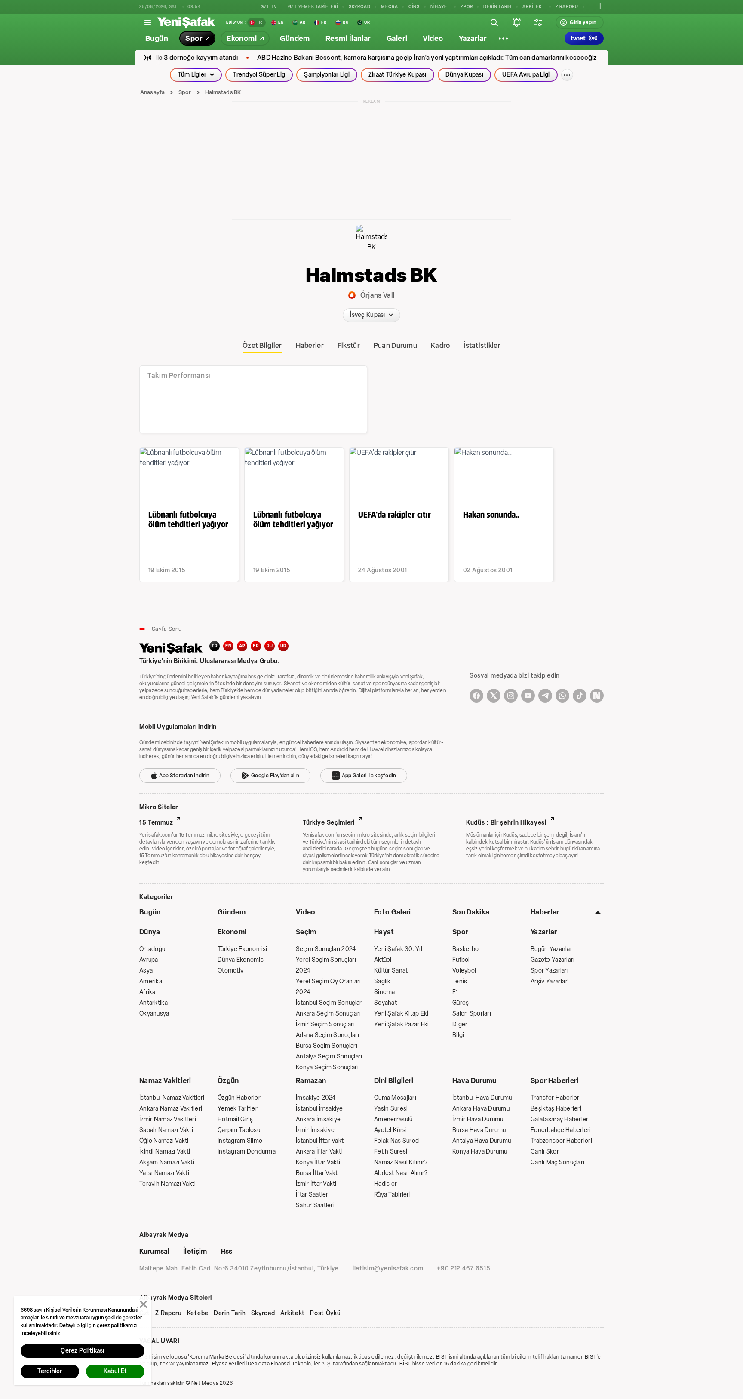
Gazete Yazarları (552, 959)
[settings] (538, 22)
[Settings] (503, 38)
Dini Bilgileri (393, 1080)
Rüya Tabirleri (392, 1194)
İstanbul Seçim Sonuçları (329, 1002)
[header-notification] (516, 22)
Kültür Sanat (391, 970)
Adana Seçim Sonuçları (327, 1035)
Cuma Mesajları (395, 1097)
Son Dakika (470, 912)
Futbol (461, 959)
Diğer (459, 1024)
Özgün (228, 1080)
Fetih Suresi (390, 1151)
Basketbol (466, 949)
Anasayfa (152, 92)
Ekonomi (232, 932)
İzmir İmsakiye (315, 1130)
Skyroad (263, 1313)
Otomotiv (230, 970)
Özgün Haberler (239, 1097)
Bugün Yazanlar (551, 949)
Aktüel (383, 959)
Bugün (150, 912)
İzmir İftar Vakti (316, 1183)
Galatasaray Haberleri (560, 1119)
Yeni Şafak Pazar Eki (401, 1024)
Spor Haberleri (554, 1080)
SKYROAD (360, 6)
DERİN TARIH (497, 6)
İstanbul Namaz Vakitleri (172, 1097)
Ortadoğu (152, 949)
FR (256, 646)
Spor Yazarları (549, 970)
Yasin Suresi (391, 1108)
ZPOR (467, 6)
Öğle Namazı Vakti (164, 1140)
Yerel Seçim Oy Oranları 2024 (328, 987)
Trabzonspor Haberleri (561, 1140)
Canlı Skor (545, 1151)
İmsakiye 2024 (316, 1097)
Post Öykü (325, 1313)
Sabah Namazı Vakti (166, 1130)
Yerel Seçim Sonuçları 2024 (326, 965)
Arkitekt (292, 1313)
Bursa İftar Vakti (317, 1173)
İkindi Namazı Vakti (164, 1151)
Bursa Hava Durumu (479, 1130)
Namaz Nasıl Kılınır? (401, 1162)
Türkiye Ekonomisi (242, 949)
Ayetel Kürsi (390, 1130)
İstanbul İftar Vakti (320, 1140)
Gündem (232, 912)
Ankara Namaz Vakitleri (170, 1108)
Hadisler (385, 1183)
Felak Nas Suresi (397, 1140)
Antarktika (153, 1002)
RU (270, 646)
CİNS (413, 6)
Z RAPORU (567, 6)
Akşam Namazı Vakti (166, 1162)
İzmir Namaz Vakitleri (167, 1119)
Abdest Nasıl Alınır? (401, 1173)
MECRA (389, 6)
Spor (184, 92)
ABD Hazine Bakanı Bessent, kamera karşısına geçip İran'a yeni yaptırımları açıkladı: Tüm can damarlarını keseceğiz (404, 57)
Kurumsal (154, 1251)
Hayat (384, 932)
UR (283, 646)
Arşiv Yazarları (550, 981)
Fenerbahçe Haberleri (561, 1130)
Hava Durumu (474, 1080)
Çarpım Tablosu (239, 1130)
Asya (146, 970)
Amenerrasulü (393, 1119)
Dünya (149, 932)
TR (215, 646)
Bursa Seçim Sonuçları (326, 1045)
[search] (494, 22)
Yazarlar (544, 932)
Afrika (147, 992)
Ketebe (198, 1313)
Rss (226, 1251)
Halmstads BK (223, 92)
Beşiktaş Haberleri (556, 1108)
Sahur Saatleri (315, 1205)
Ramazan (311, 1080)
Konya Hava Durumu (479, 1151)
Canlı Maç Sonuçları (557, 1162)
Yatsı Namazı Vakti (164, 1173)
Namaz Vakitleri (165, 1080)
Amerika (150, 981)
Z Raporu (168, 1313)
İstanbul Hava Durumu (482, 1097)
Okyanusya (154, 1013)
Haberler (545, 912)
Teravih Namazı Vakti (167, 1183)
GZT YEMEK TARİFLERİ (313, 6)
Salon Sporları (471, 1013)
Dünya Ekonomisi (241, 959)
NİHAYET (440, 6)
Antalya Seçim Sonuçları (329, 1056)
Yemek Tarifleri (238, 1108)
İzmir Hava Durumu (478, 1119)
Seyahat (385, 1002)
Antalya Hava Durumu (481, 1140)
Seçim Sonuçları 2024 (326, 949)
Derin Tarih (230, 1313)
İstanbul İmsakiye (319, 1108)
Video (306, 912)
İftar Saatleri (313, 1194)
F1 (455, 992)
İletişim (195, 1251)
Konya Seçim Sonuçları (327, 1067)
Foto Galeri (392, 912)
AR (242, 646)
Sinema (384, 992)
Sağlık (382, 981)
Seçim (306, 932)
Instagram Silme (240, 1140)
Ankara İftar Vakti (319, 1151)
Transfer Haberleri (556, 1097)
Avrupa (148, 959)
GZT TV (269, 6)
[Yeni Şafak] (186, 22)
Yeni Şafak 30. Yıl (398, 949)
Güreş (460, 1002)
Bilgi (458, 1035)
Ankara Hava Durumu (481, 1108)
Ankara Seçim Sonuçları (328, 1013)
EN (228, 646)
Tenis (459, 981)
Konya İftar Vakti (318, 1162)
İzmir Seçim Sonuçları (325, 1024)
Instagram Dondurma (247, 1151)
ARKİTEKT (533, 6)
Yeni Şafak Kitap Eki (401, 1013)
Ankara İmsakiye (318, 1119)
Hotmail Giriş (235, 1119)
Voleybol (464, 970)
